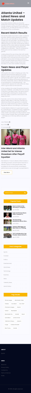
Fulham (7, 310)
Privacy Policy (5, 367)
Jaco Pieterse (5, 122)
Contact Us (4, 370)
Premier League (8, 300)
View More (7, 172)
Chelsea (7, 303)
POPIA (2, 375)
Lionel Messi (7, 317)
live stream (14, 303)
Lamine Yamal (16, 317)
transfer (15, 328)
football (17, 314)
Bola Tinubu (8, 328)
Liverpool (19, 321)
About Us (3, 364)
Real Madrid (14, 310)
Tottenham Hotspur (9, 321)
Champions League (9, 307)
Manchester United (19, 300)
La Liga (6, 324)
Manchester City (8, 314)
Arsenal (19, 307)
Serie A (23, 314)
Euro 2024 (21, 303)
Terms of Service (5, 373)
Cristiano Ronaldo (15, 324)
